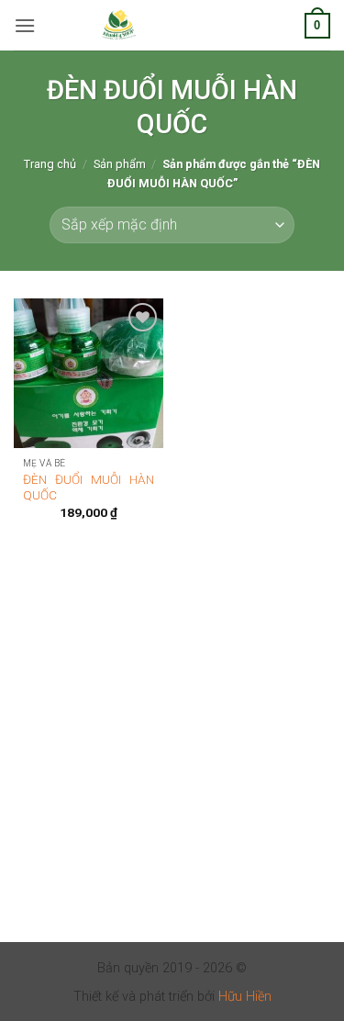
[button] (25, 25)
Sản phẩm (120, 164)
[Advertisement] (172, 762)
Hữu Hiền (245, 996)
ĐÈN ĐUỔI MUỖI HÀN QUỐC (88, 487)
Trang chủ (50, 164)
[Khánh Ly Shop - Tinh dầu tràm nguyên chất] (119, 26)
